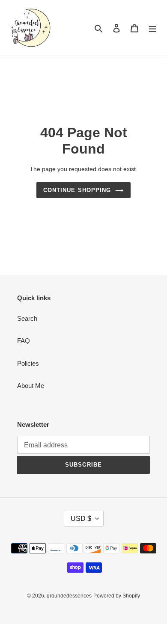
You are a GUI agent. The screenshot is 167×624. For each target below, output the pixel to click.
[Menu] (152, 28)
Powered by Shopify (116, 596)
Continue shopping (77, 190)
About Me (30, 385)
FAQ (23, 340)
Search (27, 318)
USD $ (81, 518)
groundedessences (69, 596)
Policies (28, 363)
